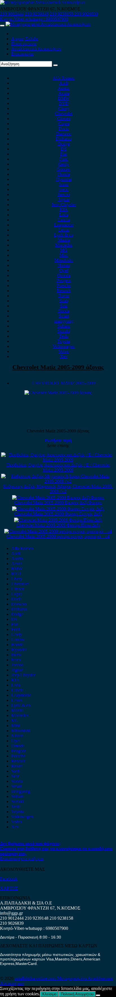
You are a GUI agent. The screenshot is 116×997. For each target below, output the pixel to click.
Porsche (64, 285)
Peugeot (64, 280)
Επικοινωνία (22, 53)
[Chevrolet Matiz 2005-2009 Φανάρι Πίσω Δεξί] (58, 520)
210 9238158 (62, 14)
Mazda (64, 240)
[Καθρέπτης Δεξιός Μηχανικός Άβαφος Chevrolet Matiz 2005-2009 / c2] (58, 481)
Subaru (63, 326)
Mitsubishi (63, 260)
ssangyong (63, 321)
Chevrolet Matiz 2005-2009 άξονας (58, 367)
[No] (98, 995)
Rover (63, 295)
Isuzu (63, 184)
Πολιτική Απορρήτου (77, 994)
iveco (63, 189)
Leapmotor (63, 224)
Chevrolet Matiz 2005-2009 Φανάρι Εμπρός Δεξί (58, 513)
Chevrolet (63, 113)
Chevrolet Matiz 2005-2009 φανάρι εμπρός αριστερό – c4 (58, 536)
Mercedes (63, 245)
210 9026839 (86, 14)
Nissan (64, 265)
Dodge (64, 143)
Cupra (63, 123)
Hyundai (64, 179)
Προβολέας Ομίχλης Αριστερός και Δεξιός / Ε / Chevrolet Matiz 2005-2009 (58, 467)
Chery (63, 108)
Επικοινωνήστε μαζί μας (22, 858)
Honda (64, 174)
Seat (64, 305)
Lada (63, 214)
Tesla (63, 336)
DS (64, 148)
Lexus (63, 229)
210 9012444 (12, 14)
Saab (63, 300)
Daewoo (63, 133)
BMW (63, 98)
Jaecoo (64, 194)
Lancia (64, 219)
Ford (63, 159)
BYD (64, 103)
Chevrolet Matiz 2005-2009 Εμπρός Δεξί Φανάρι (58, 502)
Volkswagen (64, 346)
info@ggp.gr (11, 913)
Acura (63, 93)
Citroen (63, 118)
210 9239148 (36, 14)
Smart (64, 315)
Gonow (63, 169)
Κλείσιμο (49, 994)
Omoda (63, 275)
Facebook (8, 878)
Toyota (63, 341)
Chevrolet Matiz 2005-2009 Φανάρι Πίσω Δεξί (58, 525)
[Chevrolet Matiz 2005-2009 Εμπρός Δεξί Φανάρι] (58, 497)
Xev (64, 356)
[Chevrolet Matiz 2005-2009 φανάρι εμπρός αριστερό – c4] (58, 531)
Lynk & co (63, 235)
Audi (63, 83)
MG (63, 250)
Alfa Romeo (64, 78)
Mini (63, 255)
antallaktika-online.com (36, 978)
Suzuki (63, 331)
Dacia (64, 128)
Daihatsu (64, 138)
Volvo (63, 351)
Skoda (63, 310)
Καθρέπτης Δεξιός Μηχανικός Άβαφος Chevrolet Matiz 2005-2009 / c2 (58, 489)
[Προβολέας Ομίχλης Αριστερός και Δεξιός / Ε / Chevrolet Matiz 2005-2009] (58, 459)
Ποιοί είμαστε (24, 43)
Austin (64, 88)
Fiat (63, 154)
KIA (64, 209)
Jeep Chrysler (64, 204)
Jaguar (64, 199)
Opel (63, 270)
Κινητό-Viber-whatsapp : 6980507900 (34, 19)
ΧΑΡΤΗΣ (9, 888)
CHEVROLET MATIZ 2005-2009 (63, 383)
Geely (63, 164)
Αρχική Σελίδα (24, 38)
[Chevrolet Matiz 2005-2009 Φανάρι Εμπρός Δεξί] (58, 508)
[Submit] (55, 65)
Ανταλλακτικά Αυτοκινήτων (36, 48)
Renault (64, 290)
